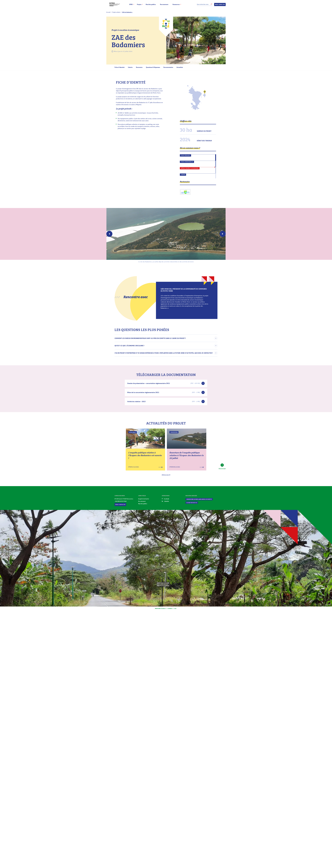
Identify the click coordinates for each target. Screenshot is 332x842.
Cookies (169, 608)
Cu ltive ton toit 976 (191, 502)
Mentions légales (160, 608)
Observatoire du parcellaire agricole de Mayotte (199, 499)
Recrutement (164, 4)
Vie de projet (132, 432)
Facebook (166, 499)
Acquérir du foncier (143, 499)
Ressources (176, 4)
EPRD (131, 4)
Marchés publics (151, 4)
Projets (139, 4)
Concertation (174, 432)
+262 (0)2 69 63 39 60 (120, 501)
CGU (175, 608)
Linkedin (166, 501)
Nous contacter (220, 4)
